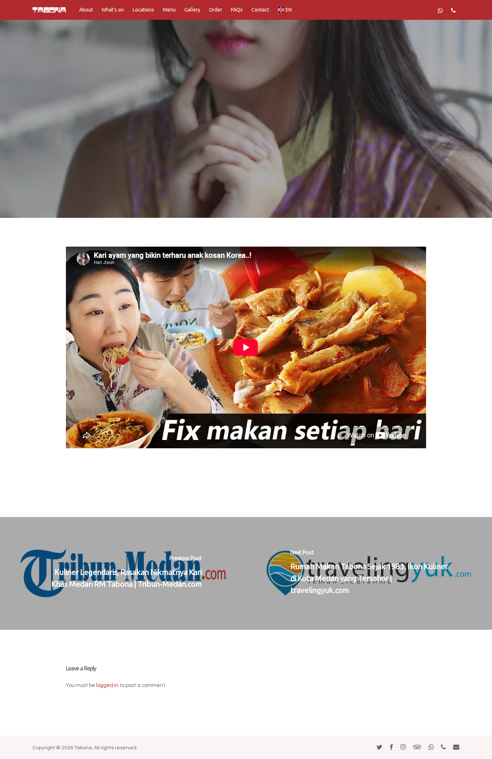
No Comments (284, 190)
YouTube (246, 133)
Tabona (200, 190)
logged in (107, 685)
